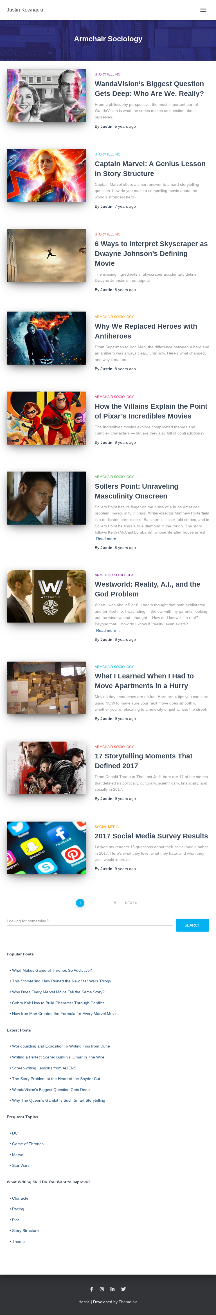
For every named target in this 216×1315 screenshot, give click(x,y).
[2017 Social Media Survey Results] (46, 848)
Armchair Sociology (114, 317)
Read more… (108, 538)
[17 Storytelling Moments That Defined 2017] (46, 768)
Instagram (102, 1289)
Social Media (107, 827)
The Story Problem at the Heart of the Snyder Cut (56, 1078)
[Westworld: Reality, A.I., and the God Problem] (46, 596)
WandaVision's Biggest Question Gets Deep (51, 1089)
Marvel (18, 1154)
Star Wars (21, 1165)
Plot (15, 1220)
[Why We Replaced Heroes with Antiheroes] (46, 338)
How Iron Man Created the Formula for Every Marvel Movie (65, 1013)
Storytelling (107, 74)
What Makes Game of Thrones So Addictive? (52, 970)
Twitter (123, 1289)
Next (129, 903)
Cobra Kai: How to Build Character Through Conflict (58, 1003)
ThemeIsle (128, 1302)
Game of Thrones (28, 1144)
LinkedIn (112, 1289)
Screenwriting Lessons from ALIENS (44, 1068)
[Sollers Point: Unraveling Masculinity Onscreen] (46, 498)
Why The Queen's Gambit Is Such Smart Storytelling (58, 1100)
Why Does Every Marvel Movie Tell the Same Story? (58, 992)
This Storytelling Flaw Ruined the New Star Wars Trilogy (61, 981)
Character (21, 1198)
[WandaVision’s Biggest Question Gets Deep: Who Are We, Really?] (46, 95)
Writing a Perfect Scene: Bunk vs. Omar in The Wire (58, 1057)
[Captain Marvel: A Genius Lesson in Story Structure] (46, 175)
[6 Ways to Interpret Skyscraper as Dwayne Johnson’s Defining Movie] (46, 255)
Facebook (91, 1289)
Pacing (18, 1209)
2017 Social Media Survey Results (151, 836)
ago (125, 126)
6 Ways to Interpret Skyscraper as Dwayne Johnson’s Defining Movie (151, 253)
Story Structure (25, 1230)
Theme (18, 1241)
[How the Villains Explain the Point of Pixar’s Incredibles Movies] (46, 418)
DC (15, 1133)
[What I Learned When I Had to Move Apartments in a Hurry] (46, 688)
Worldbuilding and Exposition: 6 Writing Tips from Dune (61, 1046)
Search (192, 925)
